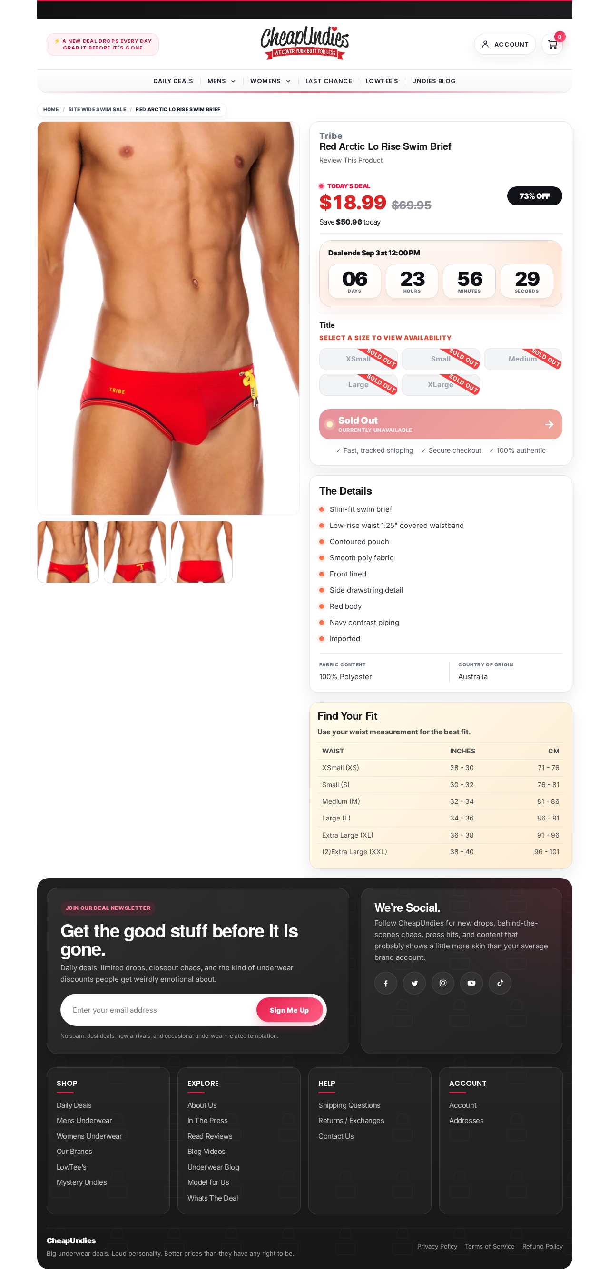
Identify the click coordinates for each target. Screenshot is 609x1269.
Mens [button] (216, 81)
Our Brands (75, 1151)
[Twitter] (414, 983)
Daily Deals (173, 81)
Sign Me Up (289, 1010)
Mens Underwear (84, 1120)
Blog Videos (206, 1151)
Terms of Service (490, 1246)
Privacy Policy (437, 1246)
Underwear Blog (213, 1166)
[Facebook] (385, 983)
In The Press (207, 1120)
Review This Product (351, 160)
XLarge (440, 384)
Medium (523, 358)
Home (51, 110)
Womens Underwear (89, 1136)
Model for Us (208, 1182)
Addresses (466, 1120)
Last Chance (328, 81)
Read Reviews (210, 1136)
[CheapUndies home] (305, 43)
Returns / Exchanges (351, 1120)
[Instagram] (443, 983)
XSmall (358, 358)
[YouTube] (471, 983)
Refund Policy (542, 1246)
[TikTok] (500, 983)
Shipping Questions (349, 1105)
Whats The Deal (212, 1197)
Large (358, 384)
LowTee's (382, 81)
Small (441, 358)
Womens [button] (265, 81)
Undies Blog (434, 81)
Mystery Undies (82, 1182)
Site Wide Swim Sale (97, 110)
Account (462, 1105)
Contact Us (336, 1136)
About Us (201, 1105)
